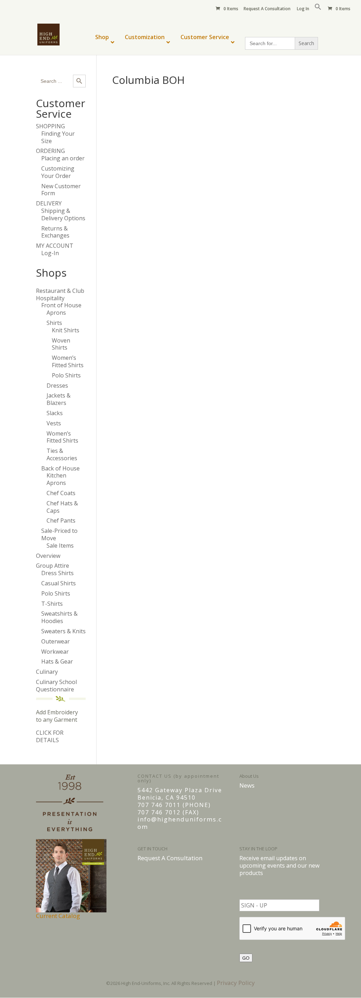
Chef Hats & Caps (62, 507)
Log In (303, 9)
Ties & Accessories (62, 454)
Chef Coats (61, 493)
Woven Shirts (61, 344)
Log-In (50, 253)
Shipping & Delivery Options (63, 214)
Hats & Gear (57, 661)
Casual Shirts (58, 583)
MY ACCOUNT (54, 246)
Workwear (55, 651)
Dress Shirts (57, 573)
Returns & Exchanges (55, 232)
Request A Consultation (267, 9)
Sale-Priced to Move (59, 534)
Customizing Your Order (57, 172)
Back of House (60, 468)
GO (246, 958)
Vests (54, 423)
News (247, 785)
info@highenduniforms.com (179, 823)
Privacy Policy (236, 983)
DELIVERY (49, 203)
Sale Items (60, 545)
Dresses (57, 385)
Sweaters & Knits (63, 631)
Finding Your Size (58, 137)
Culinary (47, 672)
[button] (318, 8)
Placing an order (63, 158)
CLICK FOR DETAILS (49, 736)
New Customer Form (61, 189)
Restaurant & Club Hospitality (60, 294)
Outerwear (55, 641)
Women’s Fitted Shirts (68, 361)
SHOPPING (50, 126)
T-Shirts (52, 604)
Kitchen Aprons (56, 479)
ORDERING (50, 151)
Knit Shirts (65, 330)
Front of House (61, 305)
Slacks (55, 413)
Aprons (56, 312)
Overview (48, 556)
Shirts (54, 323)
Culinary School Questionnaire (56, 685)
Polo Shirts (66, 375)
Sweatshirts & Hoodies (59, 617)
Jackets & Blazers (59, 399)
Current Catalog (58, 916)
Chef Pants (61, 520)
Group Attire (52, 565)
